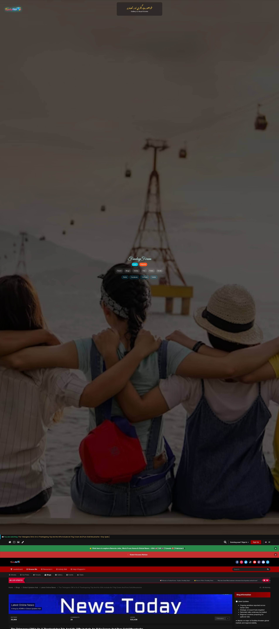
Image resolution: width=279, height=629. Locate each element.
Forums (38, 575)
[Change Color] (22, 542)
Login (135, 264)
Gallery (136, 271)
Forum (119, 271)
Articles (13, 575)
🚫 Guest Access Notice (137, 555)
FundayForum (139, 259)
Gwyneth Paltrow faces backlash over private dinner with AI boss (251, 580)
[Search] (267, 569)
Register (143, 264)
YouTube (144, 277)
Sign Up (256, 542)
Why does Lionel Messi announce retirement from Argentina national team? (167, 580)
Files (144, 271)
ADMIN (21, 609)
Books (160, 271)
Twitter (154, 277)
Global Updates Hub (33, 609)
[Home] (10, 542)
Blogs (128, 271)
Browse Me (32, 569)
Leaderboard (18, 569)
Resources (47, 569)
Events (70, 575)
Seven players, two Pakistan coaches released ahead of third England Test (211, 580)
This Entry (259, 569)
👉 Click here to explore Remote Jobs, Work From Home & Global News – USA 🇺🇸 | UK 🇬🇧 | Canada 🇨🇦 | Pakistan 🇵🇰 (137, 548)
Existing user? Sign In (239, 542)
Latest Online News (22, 605)
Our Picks (25, 575)
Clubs (81, 575)
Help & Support (78, 569)
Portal (125, 277)
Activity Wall (62, 569)
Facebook (134, 277)
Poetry (151, 271)
